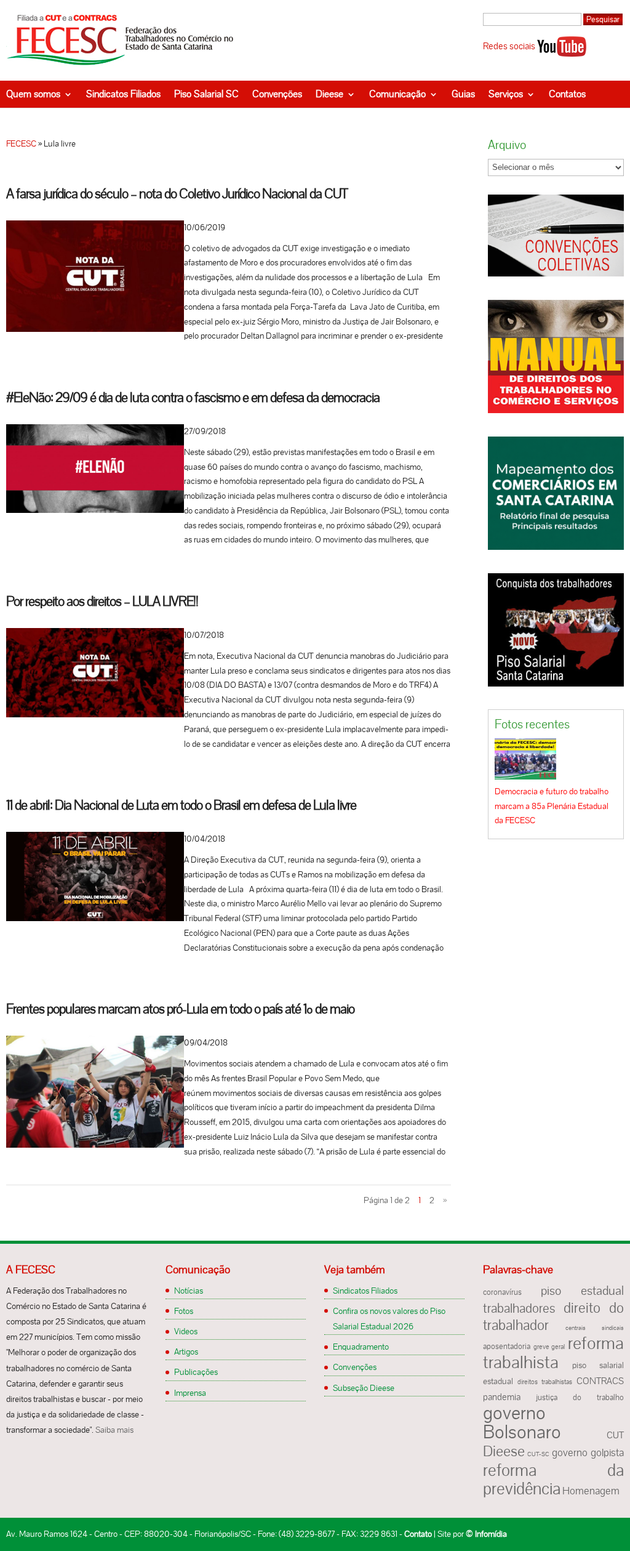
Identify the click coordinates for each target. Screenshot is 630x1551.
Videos (185, 1331)
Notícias (188, 1290)
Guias (463, 93)
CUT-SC (538, 1454)
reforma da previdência (553, 1479)
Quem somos (33, 93)
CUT (615, 1435)
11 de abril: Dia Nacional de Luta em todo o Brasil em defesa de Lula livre (181, 805)
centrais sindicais (594, 1328)
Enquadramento (361, 1346)
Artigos (186, 1351)
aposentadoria (506, 1347)
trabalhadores (519, 1308)
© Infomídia (486, 1533)
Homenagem (591, 1490)
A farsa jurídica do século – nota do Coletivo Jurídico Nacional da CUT (177, 194)
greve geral (549, 1346)
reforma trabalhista (553, 1352)
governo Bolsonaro (522, 1422)
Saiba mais (114, 1429)
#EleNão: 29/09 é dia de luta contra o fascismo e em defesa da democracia (193, 397)
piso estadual (582, 1291)
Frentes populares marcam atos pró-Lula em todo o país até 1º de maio (180, 1009)
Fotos (183, 1310)
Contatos (567, 93)
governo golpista (588, 1452)
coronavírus (502, 1292)
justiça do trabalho (580, 1397)
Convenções (277, 93)
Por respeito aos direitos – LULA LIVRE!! (102, 601)
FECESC (21, 143)
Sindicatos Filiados (123, 93)
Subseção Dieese (363, 1387)
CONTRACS (600, 1381)
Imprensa (190, 1392)
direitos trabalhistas (544, 1381)
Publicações (196, 1371)
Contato (418, 1533)
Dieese (329, 93)
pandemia (501, 1397)
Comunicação (397, 93)
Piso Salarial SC (206, 93)
